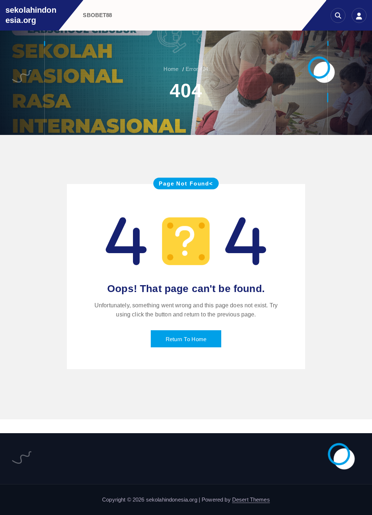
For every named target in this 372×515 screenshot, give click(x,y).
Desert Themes (251, 499)
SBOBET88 (97, 15)
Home (170, 69)
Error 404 (197, 69)
